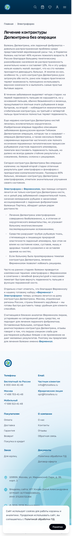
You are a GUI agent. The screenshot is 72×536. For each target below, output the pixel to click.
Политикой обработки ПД (39, 519)
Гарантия (9, 430)
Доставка (9, 425)
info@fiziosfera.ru (48, 384)
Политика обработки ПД (52, 456)
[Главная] (7, 7)
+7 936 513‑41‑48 (13, 403)
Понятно (58, 526)
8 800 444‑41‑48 (13, 384)
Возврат (8, 435)
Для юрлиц (10, 456)
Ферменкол (45, 341)
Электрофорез (25, 23)
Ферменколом (32, 188)
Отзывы (42, 430)
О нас (41, 419)
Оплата (8, 419)
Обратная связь (47, 435)
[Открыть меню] (64, 7)
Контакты (43, 425)
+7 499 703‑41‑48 (13, 394)
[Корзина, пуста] (42, 7)
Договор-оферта (47, 461)
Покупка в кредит (14, 441)
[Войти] (57, 7)
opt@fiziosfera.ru (47, 394)
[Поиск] (35, 7)
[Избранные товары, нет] (50, 7)
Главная (8, 23)
